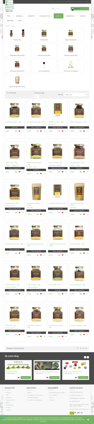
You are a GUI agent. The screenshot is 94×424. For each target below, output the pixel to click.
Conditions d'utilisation (35, 400)
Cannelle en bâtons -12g (57, 203)
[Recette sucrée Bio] (71, 48)
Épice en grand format (17, 86)
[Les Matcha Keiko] (18, 365)
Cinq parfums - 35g (33, 285)
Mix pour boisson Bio (17, 71)
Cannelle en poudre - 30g (14, 244)
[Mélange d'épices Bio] (17, 48)
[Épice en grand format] (17, 80)
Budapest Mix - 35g (12, 203)
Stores (29, 392)
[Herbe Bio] (44, 33)
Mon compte (53, 388)
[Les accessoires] (44, 64)
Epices (8, 402)
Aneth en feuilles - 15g (13, 122)
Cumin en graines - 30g (78, 325)
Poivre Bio (17, 40)
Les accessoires (44, 71)
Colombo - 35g (11, 325)
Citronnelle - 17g (54, 285)
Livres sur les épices (71, 71)
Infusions (9, 397)
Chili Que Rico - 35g (12, 285)
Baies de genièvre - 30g (78, 122)
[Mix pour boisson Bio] (17, 64)
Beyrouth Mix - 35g (55, 162)
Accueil (8, 392)
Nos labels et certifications (35, 395)
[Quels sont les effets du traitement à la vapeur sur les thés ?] (47, 365)
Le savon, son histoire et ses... (73, 372)
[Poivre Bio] (17, 33)
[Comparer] (23, 131)
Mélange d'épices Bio (17, 55)
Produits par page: (39, 93)
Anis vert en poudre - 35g (35, 122)
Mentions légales (33, 397)
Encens (8, 407)
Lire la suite (25, 377)
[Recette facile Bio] (44, 48)
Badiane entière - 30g (56, 122)
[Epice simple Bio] (71, 33)
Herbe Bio (44, 40)
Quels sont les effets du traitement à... (47, 372)
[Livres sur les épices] (71, 64)
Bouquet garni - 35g (77, 162)
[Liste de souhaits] (19, 131)
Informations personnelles (57, 392)
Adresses (51, 400)
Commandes (53, 395)
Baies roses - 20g (11, 162)
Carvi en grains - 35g (77, 244)
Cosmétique (9, 405)
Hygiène (8, 410)
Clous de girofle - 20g (77, 285)
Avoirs (51, 397)
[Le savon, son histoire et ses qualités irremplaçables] (75, 365)
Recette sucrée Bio (70, 55)
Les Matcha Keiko (11, 372)
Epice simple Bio (71, 40)
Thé (7, 395)
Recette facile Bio (44, 55)
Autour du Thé (10, 400)
